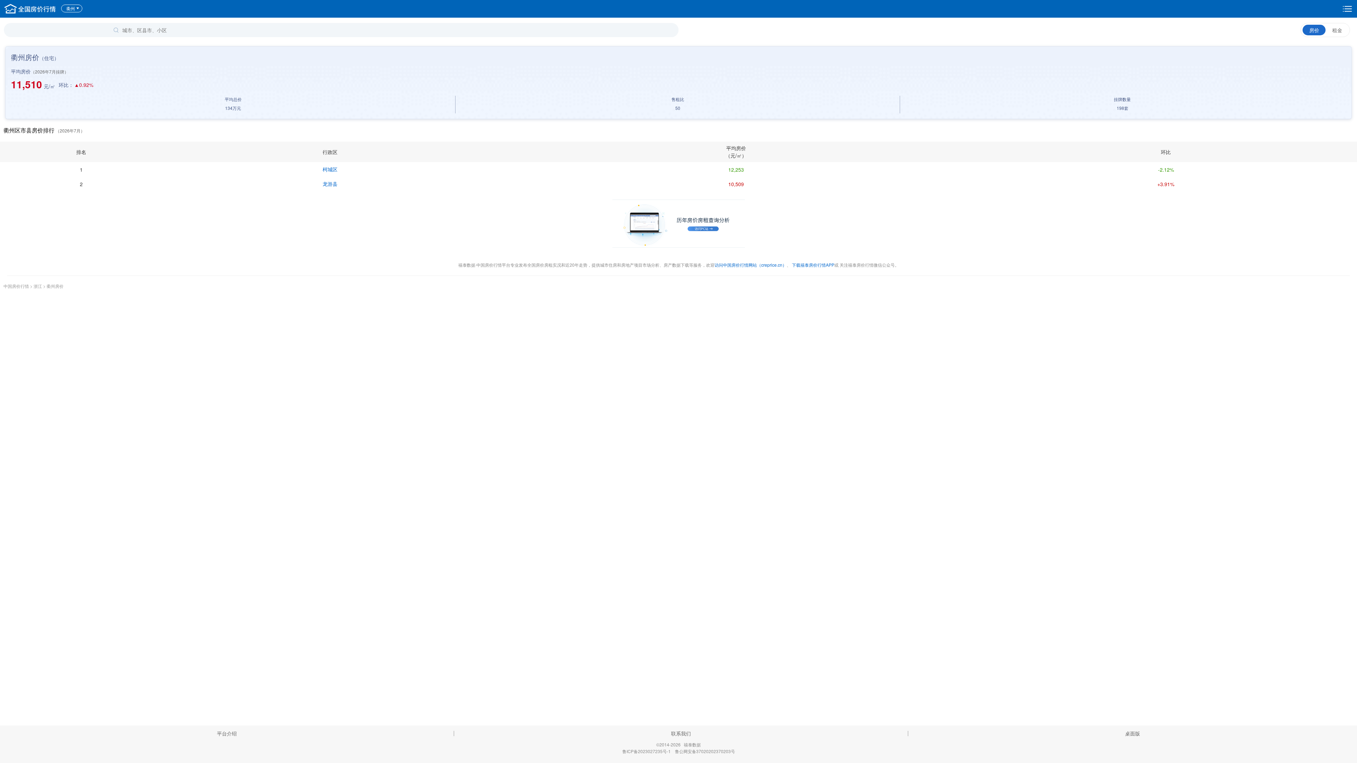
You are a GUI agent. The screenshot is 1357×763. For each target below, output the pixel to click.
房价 (1314, 30)
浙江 (38, 286)
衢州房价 (55, 286)
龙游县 (330, 183)
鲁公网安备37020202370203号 (705, 751)
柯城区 (330, 169)
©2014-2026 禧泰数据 (678, 744)
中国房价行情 (17, 286)
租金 (1337, 30)
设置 (1347, 9)
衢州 (70, 8)
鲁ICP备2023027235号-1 (646, 751)
